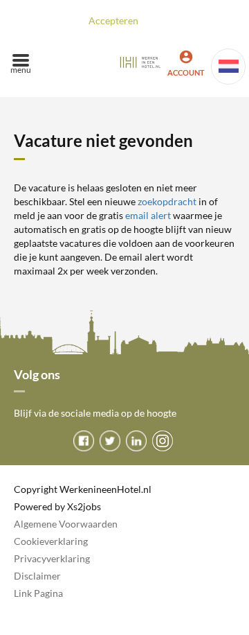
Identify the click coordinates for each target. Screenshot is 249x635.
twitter (110, 440)
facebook (83, 440)
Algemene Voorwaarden (66, 524)
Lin (20, 593)
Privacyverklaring (52, 558)
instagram (162, 440)
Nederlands (228, 67)
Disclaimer (37, 576)
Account (186, 72)
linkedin (136, 440)
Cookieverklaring (51, 541)
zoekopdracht (167, 201)
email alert (148, 215)
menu (20, 69)
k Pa (36, 593)
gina (54, 593)
